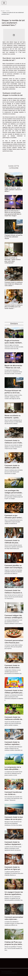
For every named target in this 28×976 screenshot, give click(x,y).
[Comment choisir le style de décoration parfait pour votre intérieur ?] (14, 657)
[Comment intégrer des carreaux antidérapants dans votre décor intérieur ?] (14, 607)
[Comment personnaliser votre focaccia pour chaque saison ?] (14, 632)
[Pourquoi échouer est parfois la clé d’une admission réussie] (14, 226)
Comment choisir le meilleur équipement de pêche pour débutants (14, 844)
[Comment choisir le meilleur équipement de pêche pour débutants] (14, 834)
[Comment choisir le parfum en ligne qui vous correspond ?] (14, 859)
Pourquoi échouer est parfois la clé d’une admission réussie (13, 236)
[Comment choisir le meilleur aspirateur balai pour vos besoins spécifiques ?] (14, 734)
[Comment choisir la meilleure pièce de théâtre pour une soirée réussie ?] (14, 296)
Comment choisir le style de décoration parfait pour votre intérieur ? (12, 668)
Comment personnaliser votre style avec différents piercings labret (14, 920)
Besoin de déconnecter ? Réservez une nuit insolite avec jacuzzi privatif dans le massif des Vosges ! (13, 213)
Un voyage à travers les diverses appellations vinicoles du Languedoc (14, 894)
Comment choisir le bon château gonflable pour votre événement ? (14, 692)
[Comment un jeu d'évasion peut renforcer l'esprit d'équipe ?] (14, 507)
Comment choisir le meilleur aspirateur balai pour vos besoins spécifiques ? (13, 745)
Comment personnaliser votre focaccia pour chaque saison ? (14, 642)
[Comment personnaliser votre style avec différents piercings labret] (14, 909)
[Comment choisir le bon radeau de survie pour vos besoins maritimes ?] (14, 809)
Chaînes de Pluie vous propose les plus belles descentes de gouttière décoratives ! (14, 945)
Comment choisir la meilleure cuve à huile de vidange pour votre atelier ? (14, 284)
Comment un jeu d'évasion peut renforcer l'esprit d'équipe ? (14, 517)
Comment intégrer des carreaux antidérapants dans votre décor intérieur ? (14, 618)
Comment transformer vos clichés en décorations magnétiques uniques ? (14, 795)
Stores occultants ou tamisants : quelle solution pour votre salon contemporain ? (13, 260)
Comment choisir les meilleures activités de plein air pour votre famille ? (13, 720)
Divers (7, 10)
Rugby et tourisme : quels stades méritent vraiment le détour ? (13, 189)
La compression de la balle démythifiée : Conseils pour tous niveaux (13, 770)
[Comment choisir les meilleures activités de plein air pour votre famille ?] (14, 709)
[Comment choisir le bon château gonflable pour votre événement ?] (14, 682)
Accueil (3, 10)
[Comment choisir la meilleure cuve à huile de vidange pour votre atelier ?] (14, 274)
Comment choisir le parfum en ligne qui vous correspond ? (12, 869)
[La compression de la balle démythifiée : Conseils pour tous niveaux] (14, 759)
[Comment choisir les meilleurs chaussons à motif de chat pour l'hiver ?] (14, 582)
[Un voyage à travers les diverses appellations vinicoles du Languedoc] (14, 884)
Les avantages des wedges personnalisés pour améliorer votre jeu (14, 492)
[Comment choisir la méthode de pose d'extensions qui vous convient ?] (14, 532)
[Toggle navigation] (4, 3)
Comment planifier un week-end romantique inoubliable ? (13, 567)
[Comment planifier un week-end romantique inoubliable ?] (14, 557)
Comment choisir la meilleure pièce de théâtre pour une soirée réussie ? (14, 306)
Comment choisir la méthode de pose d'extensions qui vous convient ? (13, 543)
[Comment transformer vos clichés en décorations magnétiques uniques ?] (14, 784)
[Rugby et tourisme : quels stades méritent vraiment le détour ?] (14, 179)
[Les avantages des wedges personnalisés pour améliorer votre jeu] (14, 482)
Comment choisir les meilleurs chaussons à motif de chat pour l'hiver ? (13, 593)
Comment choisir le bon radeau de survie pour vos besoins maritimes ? (14, 819)
